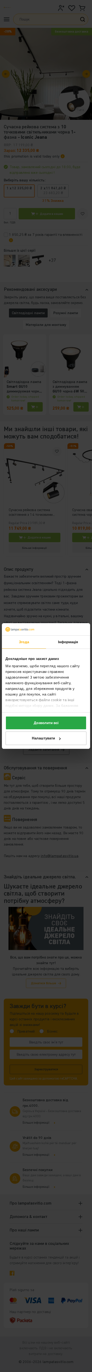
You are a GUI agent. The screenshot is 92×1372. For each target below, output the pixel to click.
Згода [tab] (24, 642)
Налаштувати (43, 738)
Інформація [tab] (68, 642)
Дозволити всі (46, 723)
